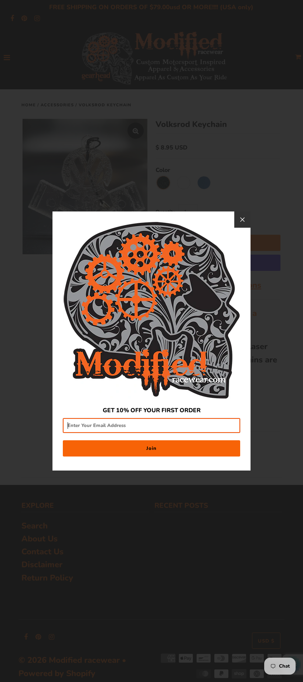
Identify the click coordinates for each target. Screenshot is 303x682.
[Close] (242, 219)
